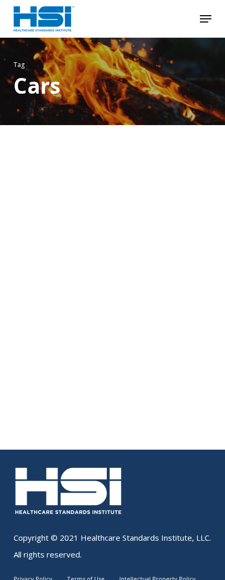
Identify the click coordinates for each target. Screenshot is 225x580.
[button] (205, 19)
